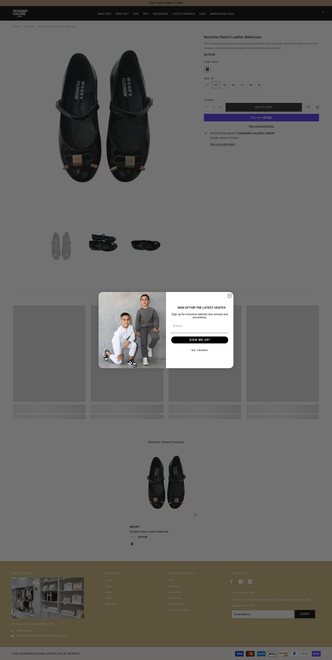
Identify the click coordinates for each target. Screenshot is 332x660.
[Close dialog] (230, 296)
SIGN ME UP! (199, 339)
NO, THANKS (200, 350)
